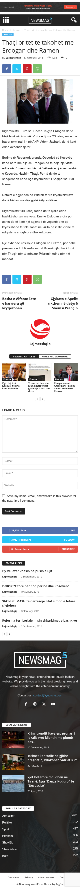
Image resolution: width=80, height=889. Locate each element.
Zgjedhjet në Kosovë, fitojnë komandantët (11, 385)
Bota (5, 855)
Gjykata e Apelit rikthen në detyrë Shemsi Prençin (63, 303)
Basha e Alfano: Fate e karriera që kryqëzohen (19, 303)
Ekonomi (8, 836)
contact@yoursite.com (47, 695)
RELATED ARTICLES (24, 356)
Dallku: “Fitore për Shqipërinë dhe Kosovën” (35, 586)
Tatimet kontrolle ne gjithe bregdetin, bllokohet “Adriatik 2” (52, 758)
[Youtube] (54, 704)
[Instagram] (35, 704)
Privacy (29, 877)
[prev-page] (37, 398)
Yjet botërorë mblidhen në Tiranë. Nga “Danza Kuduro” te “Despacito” (51, 781)
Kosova (16, 30)
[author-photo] (40, 328)
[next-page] (42, 398)
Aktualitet (8, 816)
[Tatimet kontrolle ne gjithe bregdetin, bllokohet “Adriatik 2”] (13, 762)
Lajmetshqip (13, 57)
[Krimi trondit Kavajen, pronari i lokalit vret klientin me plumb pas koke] (13, 739)
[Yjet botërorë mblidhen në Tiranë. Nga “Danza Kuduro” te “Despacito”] (13, 783)
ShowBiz (8, 842)
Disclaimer (14, 877)
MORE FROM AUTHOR (55, 356)
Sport (5, 829)
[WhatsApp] (37, 68)
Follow (69, 539)
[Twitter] (16, 68)
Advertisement (46, 877)
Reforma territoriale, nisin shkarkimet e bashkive (39, 620)
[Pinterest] (27, 68)
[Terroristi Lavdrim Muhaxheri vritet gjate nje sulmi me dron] (40, 372)
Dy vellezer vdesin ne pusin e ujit (27, 571)
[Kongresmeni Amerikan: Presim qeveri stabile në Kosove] (66, 372)
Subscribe (68, 549)
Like (72, 530)
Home (5, 30)
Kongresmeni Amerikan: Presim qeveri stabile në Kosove (64, 387)
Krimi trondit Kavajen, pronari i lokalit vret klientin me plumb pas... (51, 737)
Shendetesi (9, 849)
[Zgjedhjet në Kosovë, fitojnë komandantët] (14, 372)
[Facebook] (6, 68)
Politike (7, 822)
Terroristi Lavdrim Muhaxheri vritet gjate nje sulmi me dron (39, 387)
